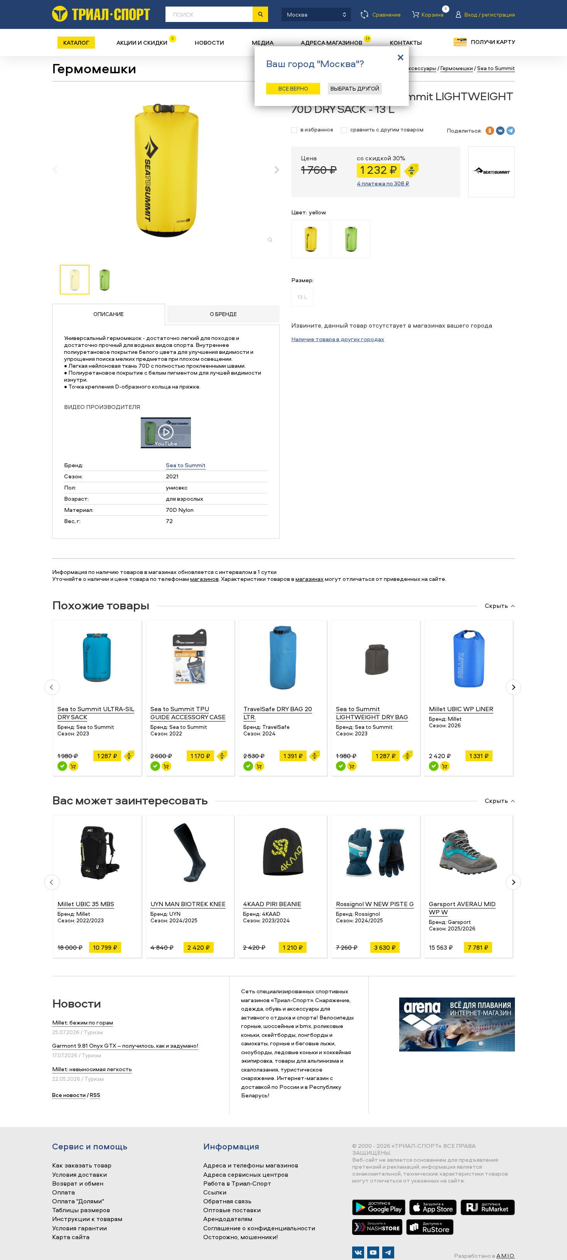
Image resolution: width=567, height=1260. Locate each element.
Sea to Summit (186, 465)
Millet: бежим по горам (82, 1022)
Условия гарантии (79, 1228)
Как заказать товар (81, 1165)
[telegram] (510, 130)
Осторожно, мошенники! (240, 1237)
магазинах (309, 579)
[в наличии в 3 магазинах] (62, 766)
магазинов (204, 579)
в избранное (316, 129)
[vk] (500, 130)
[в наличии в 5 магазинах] (341, 766)
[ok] (490, 130)
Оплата (63, 1192)
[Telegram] (388, 1252)
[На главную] (101, 14)
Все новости (69, 1095)
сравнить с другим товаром (387, 129)
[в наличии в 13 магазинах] (155, 766)
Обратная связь (227, 1201)
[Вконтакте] (358, 1252)
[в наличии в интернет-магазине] (73, 766)
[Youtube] (373, 1252)
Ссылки (214, 1192)
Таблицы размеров (81, 1210)
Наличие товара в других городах (337, 339)
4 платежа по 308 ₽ (383, 183)
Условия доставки (79, 1175)
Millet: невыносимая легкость (92, 1069)
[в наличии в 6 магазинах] (434, 766)
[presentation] (59, 169)
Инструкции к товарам (87, 1219)
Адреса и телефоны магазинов (250, 1165)
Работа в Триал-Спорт (237, 1184)
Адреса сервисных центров (245, 1175)
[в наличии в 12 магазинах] (248, 766)
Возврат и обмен (77, 1184)
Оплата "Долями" (78, 1201)
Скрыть (496, 606)
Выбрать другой (355, 88)
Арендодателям (227, 1219)
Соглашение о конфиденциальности (259, 1228)
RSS (95, 1095)
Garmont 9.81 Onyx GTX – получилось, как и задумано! (125, 1045)
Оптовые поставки (232, 1210)
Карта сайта (70, 1237)
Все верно (293, 88)
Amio (505, 1256)
